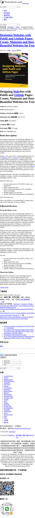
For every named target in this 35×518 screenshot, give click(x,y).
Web (16, 91)
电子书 (6, 422)
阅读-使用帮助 (25, 299)
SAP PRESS (7, 411)
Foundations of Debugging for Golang (15, 334)
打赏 (2, 302)
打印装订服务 (8, 17)
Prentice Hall (7, 406)
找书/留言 (7, 13)
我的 (5, 19)
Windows (4, 158)
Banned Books (8, 379)
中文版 (6, 420)
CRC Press (7, 384)
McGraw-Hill (8, 394)
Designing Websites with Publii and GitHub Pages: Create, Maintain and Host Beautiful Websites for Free (17, 40)
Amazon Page (4, 287)
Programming (22, 309)
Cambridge (7, 383)
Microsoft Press (8, 396)
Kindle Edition (8, 391)
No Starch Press (8, 398)
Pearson (6, 403)
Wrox (5, 418)
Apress (17, 27)
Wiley (5, 416)
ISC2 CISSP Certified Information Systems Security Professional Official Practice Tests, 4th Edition (19, 337)
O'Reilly (6, 399)
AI (34, 166)
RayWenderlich (8, 408)
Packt (5, 401)
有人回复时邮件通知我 (9, 355)
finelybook (25, 3)
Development (6, 309)
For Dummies (8, 388)
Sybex (5, 413)
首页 (5, 10)
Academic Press (8, 376)
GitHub (19, 95)
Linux (16, 158)
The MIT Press (8, 414)
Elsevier (6, 386)
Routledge (7, 409)
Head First (7, 389)
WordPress (11, 435)
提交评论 (3, 357)
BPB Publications (9, 381)
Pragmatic (7, 404)
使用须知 (7, 15)
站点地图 (19, 435)
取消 (1, 346)
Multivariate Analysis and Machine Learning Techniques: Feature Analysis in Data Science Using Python (17, 317)
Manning (6, 393)
